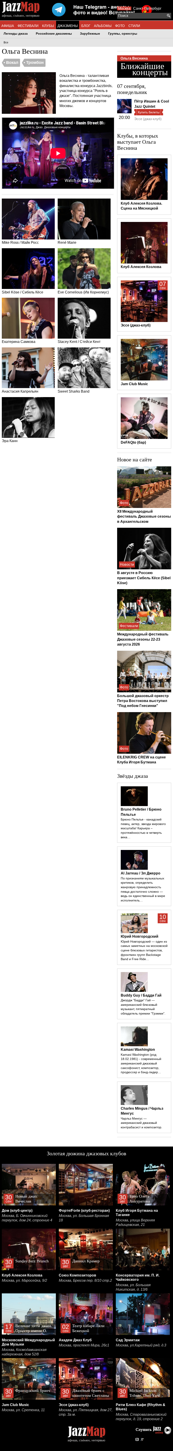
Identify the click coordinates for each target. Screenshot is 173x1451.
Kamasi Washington (138, 1049)
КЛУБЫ (48, 26)
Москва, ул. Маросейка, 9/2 (24, 1280)
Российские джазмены (54, 33)
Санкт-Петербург (147, 8)
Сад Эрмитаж (128, 1340)
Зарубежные (90, 33)
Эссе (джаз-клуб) (148, 119)
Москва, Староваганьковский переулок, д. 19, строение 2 (141, 1417)
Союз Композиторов (77, 1275)
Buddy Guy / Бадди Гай (141, 995)
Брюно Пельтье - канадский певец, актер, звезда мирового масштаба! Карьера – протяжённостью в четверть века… (143, 828)
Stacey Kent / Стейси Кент (79, 342)
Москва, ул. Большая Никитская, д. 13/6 (133, 1287)
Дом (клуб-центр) (17, 1210)
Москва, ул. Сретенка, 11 (23, 1410)
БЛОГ (85, 26)
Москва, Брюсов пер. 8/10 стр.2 (85, 1280)
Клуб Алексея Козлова (22, 1275)
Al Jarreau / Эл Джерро (140, 873)
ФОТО (120, 26)
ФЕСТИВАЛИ (28, 26)
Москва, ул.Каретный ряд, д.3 (141, 1345)
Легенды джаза (16, 33)
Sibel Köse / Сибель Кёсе (22, 292)
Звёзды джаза (132, 776)
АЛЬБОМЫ (103, 26)
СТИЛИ (134, 26)
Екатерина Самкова (18, 342)
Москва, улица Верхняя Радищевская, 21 (135, 1222)
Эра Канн (10, 441)
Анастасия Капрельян (20, 391)
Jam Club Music (15, 1405)
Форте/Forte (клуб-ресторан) (84, 1210)
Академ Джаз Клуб (75, 1340)
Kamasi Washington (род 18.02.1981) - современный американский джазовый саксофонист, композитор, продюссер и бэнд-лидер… (141, 1063)
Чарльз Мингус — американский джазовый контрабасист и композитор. (141, 1123)
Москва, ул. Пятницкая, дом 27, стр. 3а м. (85, 1412)
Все (6, 42)
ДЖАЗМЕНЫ (67, 26)
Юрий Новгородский (139, 936)
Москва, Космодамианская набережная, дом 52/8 (24, 1352)
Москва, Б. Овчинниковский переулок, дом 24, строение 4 (27, 1218)
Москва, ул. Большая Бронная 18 (84, 1218)
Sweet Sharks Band (73, 391)
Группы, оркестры (122, 33)
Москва (124, 8)
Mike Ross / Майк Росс (20, 242)
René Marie (67, 242)
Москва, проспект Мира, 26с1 (84, 1345)
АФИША (7, 26)
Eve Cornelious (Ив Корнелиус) (83, 292)
